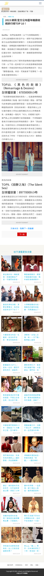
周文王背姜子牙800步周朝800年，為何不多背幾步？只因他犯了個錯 (32, 518)
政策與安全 (18, 565)
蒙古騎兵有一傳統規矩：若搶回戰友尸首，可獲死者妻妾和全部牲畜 (18, 11)
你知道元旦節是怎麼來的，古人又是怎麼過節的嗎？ (11, 548)
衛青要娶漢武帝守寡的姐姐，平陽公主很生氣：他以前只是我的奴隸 (11, 397)
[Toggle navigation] (40, 3)
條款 (26, 565)
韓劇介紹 (11, 17)
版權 (37, 565)
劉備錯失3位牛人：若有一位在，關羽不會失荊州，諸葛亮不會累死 (11, 367)
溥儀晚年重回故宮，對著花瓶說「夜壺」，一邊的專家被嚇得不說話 (32, 458)
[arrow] (12, 3)
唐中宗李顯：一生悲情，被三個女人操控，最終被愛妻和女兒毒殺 (32, 488)
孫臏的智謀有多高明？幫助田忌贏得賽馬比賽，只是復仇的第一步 (11, 518)
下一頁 (22, 234)
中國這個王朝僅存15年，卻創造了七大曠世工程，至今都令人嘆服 (11, 427)
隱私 (31, 565)
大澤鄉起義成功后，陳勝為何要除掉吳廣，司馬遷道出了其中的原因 (32, 307)
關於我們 (10, 565)
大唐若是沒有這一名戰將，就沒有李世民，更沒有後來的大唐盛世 (11, 337)
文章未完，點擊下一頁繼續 (22, 228)
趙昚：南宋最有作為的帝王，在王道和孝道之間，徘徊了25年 (11, 488)
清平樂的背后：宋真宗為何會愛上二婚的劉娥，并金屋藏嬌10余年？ (11, 458)
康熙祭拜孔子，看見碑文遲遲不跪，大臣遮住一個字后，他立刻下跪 (32, 367)
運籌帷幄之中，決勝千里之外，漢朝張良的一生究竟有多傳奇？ (32, 427)
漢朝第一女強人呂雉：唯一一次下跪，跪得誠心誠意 (32, 337)
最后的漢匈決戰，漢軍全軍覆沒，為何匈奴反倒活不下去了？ (11, 307)
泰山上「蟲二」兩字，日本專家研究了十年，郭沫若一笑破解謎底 (32, 548)
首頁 (4, 17)
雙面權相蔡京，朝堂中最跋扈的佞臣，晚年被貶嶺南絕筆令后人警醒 (32, 277)
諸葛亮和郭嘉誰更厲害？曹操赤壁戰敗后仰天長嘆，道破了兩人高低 (32, 397)
